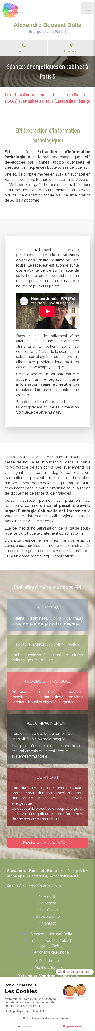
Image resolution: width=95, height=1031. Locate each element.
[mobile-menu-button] (87, 8)
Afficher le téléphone (51, 952)
